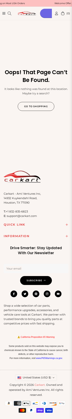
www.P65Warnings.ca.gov (49, 358)
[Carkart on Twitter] (25, 294)
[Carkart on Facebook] (14, 294)
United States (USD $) (37, 377)
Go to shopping (36, 106)
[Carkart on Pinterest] (36, 294)
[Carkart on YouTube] (58, 294)
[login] (55, 13)
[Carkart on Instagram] (47, 294)
